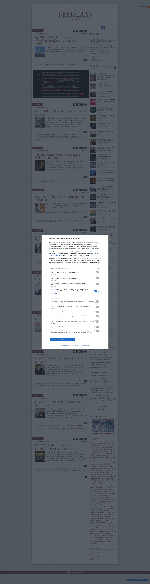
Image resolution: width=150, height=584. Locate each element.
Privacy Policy (85, 345)
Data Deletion (65, 345)
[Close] (105, 238)
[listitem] (75, 268)
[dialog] (75, 292)
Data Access (75, 345)
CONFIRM (62, 339)
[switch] (96, 272)
